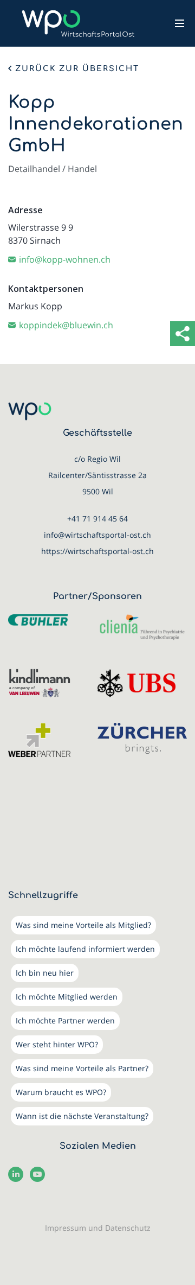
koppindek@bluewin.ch (66, 325)
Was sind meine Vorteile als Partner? (82, 1068)
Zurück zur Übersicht (77, 69)
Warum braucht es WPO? (61, 1092)
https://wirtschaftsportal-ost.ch (97, 551)
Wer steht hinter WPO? (57, 1044)
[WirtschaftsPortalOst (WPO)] (78, 23)
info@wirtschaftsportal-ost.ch (97, 535)
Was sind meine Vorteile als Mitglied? (83, 925)
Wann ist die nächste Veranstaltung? (82, 1116)
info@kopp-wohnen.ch (64, 259)
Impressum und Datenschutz (98, 1228)
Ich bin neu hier (45, 973)
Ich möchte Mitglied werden (67, 996)
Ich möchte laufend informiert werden (85, 949)
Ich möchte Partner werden (65, 1020)
